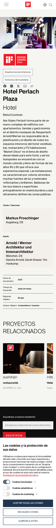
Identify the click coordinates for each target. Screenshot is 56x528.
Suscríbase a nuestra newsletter (19, 417)
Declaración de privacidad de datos (20, 475)
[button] (43, 5)
